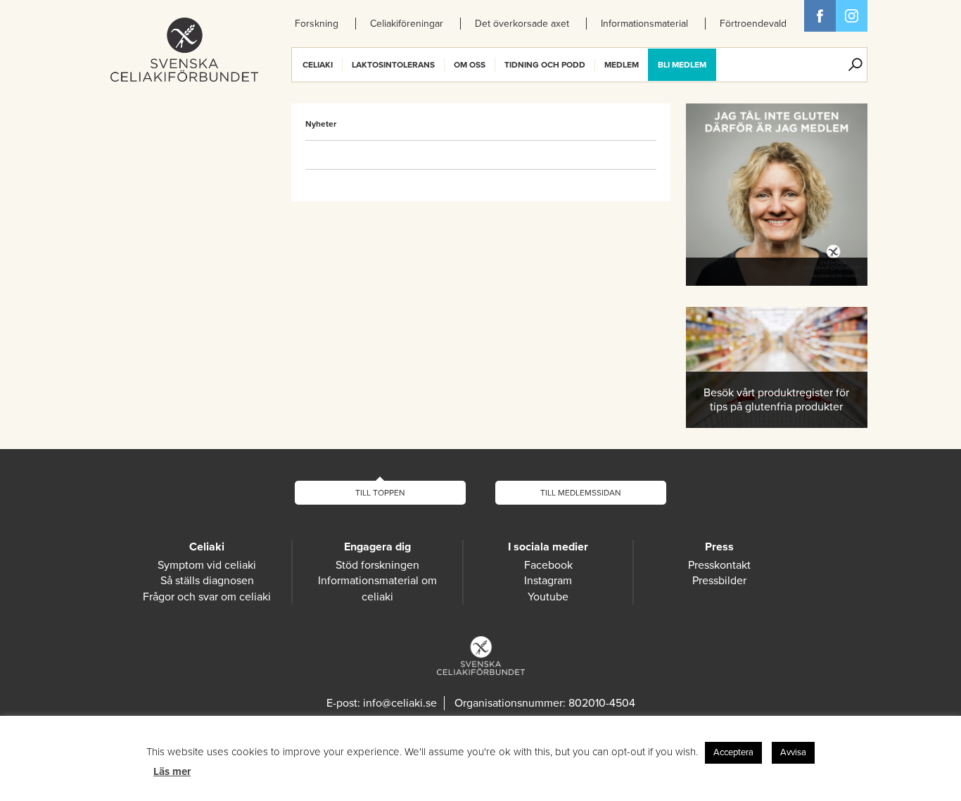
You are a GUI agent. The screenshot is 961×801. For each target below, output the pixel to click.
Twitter (851, 16)
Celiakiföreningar (406, 24)
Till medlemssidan (580, 493)
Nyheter (320, 124)
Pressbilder (719, 581)
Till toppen (380, 493)
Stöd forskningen (377, 565)
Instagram (548, 581)
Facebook (820, 16)
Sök (855, 65)
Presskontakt (719, 565)
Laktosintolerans (393, 65)
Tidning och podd (544, 65)
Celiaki (318, 65)
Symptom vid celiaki (207, 565)
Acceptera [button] (733, 752)
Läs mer (172, 771)
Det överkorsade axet (522, 24)
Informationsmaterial (644, 24)
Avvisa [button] (793, 752)
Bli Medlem (682, 65)
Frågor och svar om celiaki (207, 597)
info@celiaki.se (400, 703)
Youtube (548, 597)
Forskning (316, 24)
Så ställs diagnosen (207, 581)
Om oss (469, 65)
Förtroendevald (753, 24)
